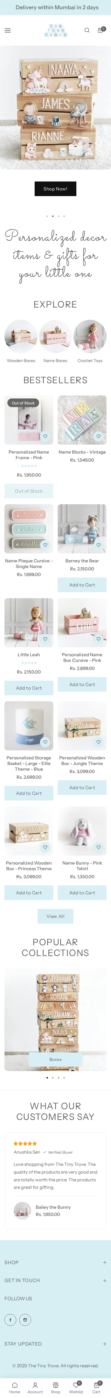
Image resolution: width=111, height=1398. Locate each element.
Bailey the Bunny (53, 1207)
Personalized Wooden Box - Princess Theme (29, 865)
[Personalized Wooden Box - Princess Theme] (28, 831)
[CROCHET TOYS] (90, 336)
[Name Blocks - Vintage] (82, 420)
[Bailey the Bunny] (22, 1211)
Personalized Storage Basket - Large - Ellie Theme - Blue (29, 763)
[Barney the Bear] (82, 528)
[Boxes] (21, 336)
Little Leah (29, 654)
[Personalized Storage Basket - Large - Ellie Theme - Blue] (28, 725)
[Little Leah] (28, 622)
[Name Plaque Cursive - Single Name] (28, 528)
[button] (64, 216)
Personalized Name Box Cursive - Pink (82, 657)
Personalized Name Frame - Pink (29, 454)
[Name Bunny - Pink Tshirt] (82, 831)
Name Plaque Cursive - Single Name (29, 563)
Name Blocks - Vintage (82, 452)
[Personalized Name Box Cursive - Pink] (82, 622)
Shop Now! (47, 189)
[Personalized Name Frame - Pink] (28, 420)
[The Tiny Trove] (56, 30)
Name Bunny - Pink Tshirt (82, 865)
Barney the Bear (82, 561)
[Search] (87, 30)
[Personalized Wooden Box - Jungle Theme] (82, 725)
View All (55, 916)
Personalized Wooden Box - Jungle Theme (82, 760)
